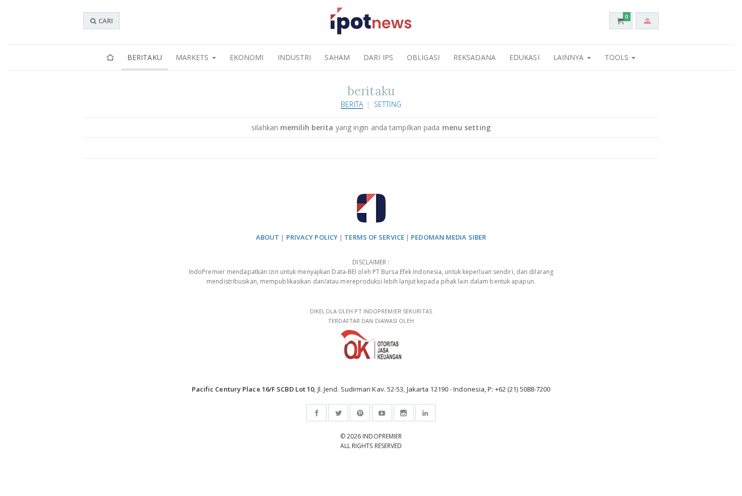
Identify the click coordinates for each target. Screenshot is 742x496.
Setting (387, 104)
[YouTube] (382, 412)
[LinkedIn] (425, 412)
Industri (294, 57)
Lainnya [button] (569, 57)
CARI (105, 20)
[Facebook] (316, 412)
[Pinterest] (360, 412)
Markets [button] (193, 57)
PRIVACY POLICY (312, 237)
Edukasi (524, 57)
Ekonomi (247, 57)
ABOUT (268, 237)
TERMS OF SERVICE (374, 237)
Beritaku (144, 57)
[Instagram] (404, 412)
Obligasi (423, 57)
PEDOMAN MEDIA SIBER (448, 237)
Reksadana (474, 57)
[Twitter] (338, 412)
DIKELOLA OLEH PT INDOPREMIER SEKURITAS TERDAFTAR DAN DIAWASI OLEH (371, 315)
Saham (337, 57)
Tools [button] (618, 57)
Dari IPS (378, 57)
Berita (352, 104)
